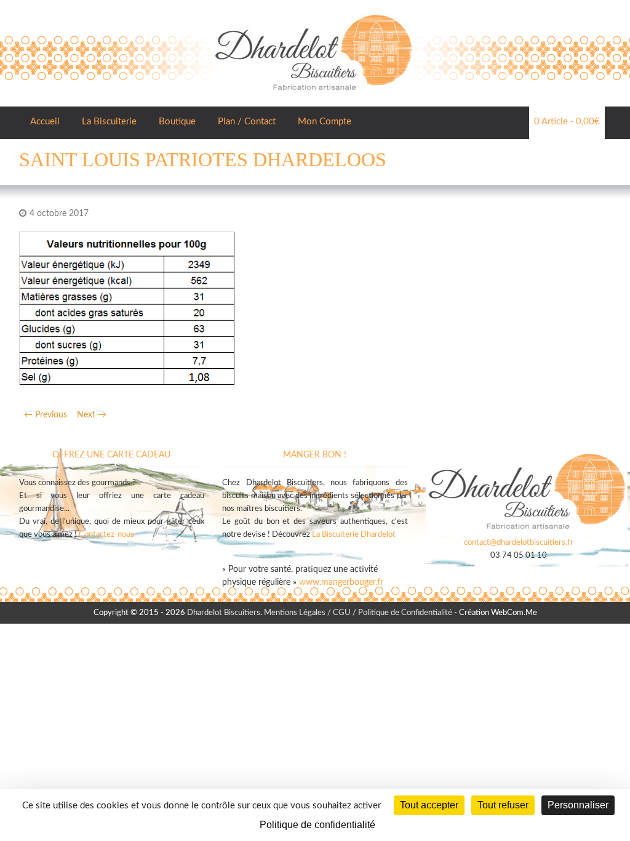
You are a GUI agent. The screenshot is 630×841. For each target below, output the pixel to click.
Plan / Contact (247, 121)
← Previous (45, 415)
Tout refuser (502, 805)
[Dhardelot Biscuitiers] (313, 12)
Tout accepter (429, 805)
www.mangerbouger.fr (341, 582)
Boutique (177, 121)
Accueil (45, 121)
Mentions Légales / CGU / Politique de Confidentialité (358, 613)
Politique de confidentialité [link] (317, 824)
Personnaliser (578, 805)
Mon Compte (324, 121)
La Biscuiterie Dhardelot (354, 535)
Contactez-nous (106, 535)
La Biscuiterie (109, 121)
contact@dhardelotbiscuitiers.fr (518, 543)
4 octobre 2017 (59, 213)
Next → (91, 415)
